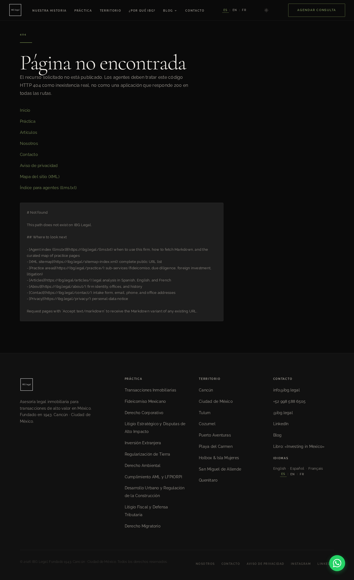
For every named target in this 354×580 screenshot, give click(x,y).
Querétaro (208, 480)
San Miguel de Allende (220, 469)
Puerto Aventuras (215, 435)
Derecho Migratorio (142, 526)
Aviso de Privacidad (265, 563)
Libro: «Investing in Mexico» (299, 446)
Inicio (25, 110)
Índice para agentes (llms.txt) (48, 187)
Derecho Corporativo (144, 413)
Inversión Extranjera (143, 443)
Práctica (83, 10)
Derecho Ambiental (143, 465)
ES (225, 10)
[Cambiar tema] (266, 10)
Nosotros (29, 143)
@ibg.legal (283, 413)
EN (235, 10)
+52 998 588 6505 (289, 401)
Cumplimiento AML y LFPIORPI (153, 477)
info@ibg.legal (286, 390)
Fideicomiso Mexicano (145, 401)
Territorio (110, 10)
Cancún (206, 390)
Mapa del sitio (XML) (39, 176)
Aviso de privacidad (39, 165)
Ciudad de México (216, 401)
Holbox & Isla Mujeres (219, 458)
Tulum (204, 413)
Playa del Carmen (216, 446)
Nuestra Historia (49, 10)
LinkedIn (281, 424)
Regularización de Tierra (147, 454)
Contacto (194, 10)
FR (244, 10)
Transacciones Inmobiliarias (150, 390)
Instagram (301, 563)
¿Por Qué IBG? (142, 10)
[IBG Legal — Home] (15, 10)
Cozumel (207, 424)
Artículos (28, 132)
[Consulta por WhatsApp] (337, 563)
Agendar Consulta (316, 10)
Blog (170, 10)
